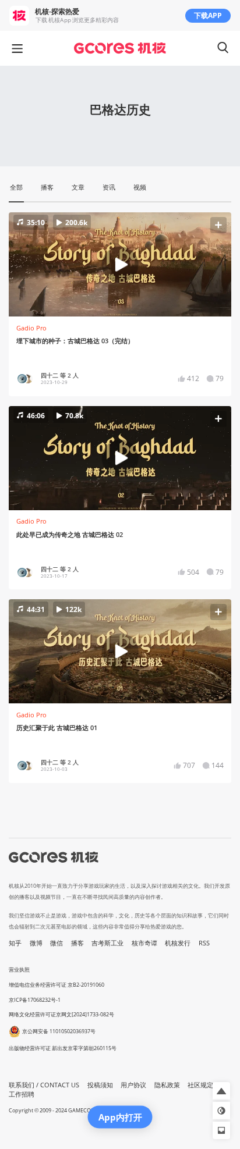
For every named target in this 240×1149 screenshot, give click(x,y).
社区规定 (200, 1085)
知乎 (15, 943)
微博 (36, 943)
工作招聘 (21, 1094)
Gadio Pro (31, 328)
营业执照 (19, 969)
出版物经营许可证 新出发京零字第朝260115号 (63, 1048)
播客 (77, 943)
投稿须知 (100, 1085)
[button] (120, 264)
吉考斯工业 (107, 943)
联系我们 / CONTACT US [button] (44, 1085)
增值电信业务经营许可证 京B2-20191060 (56, 984)
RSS (204, 943)
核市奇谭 (144, 943)
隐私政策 (167, 1085)
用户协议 (133, 1085)
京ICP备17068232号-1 (35, 1000)
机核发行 (177, 943)
